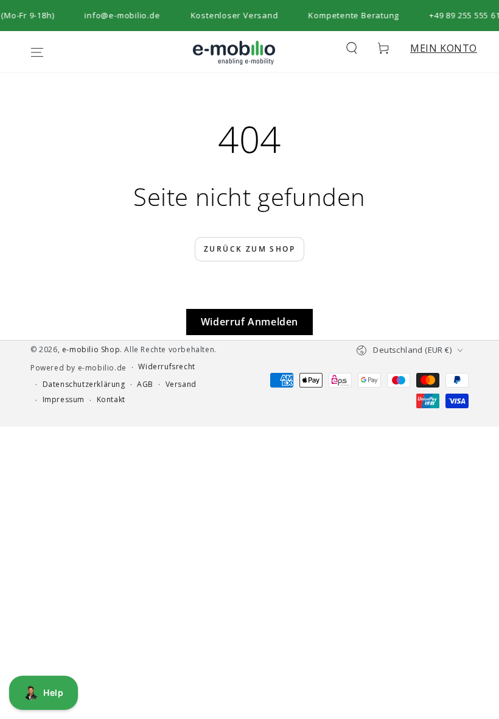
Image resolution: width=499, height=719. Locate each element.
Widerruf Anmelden (249, 321)
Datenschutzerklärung (84, 384)
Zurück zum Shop (249, 249)
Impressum (64, 400)
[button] (352, 48)
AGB (145, 384)
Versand (181, 384)
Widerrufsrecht (166, 367)
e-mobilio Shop (91, 349)
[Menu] (37, 52)
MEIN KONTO (444, 48)
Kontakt (111, 400)
